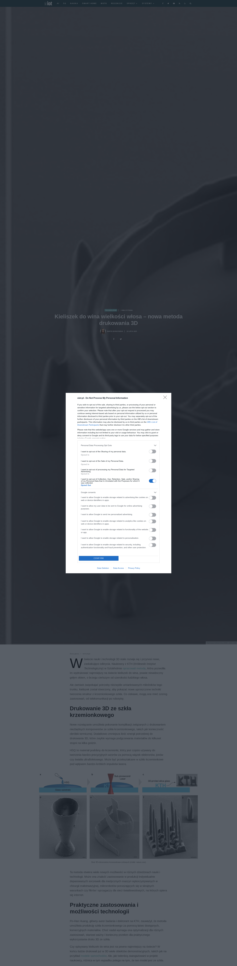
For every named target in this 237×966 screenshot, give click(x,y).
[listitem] (118, 445)
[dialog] (118, 483)
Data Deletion (103, 568)
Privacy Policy (134, 568)
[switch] (152, 451)
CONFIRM (99, 558)
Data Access (118, 568)
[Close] (166, 398)
